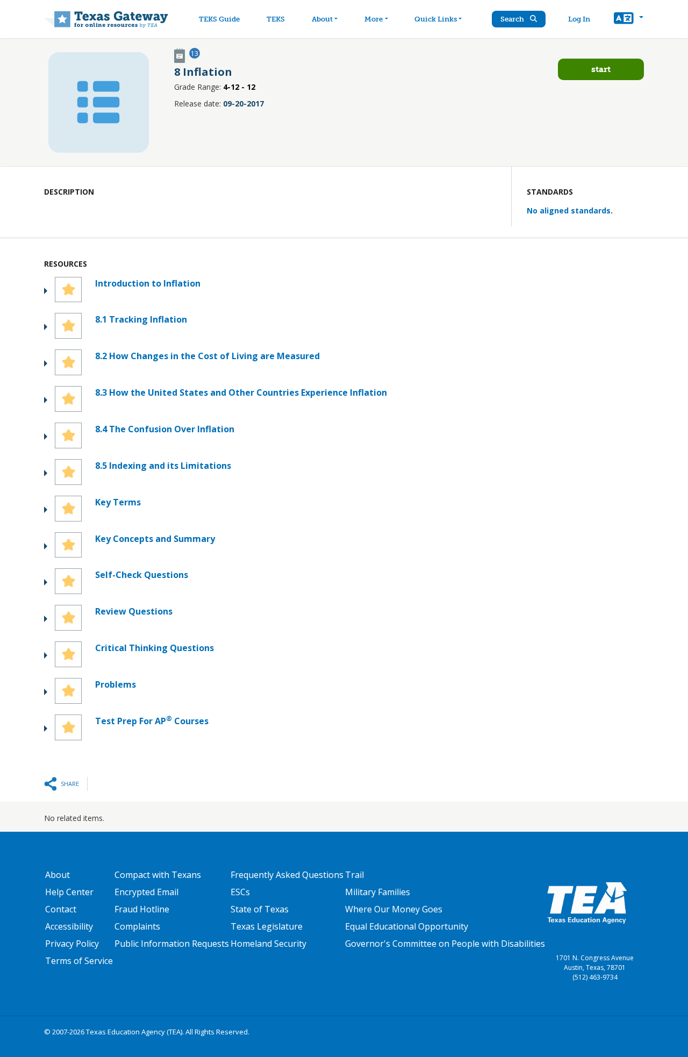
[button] (628, 19)
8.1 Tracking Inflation (141, 319)
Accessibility (69, 926)
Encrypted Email (146, 892)
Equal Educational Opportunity (406, 926)
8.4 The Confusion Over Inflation (164, 429)
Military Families (377, 892)
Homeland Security (268, 943)
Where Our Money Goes (393, 909)
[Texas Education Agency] (587, 902)
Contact (60, 909)
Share (70, 784)
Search (513, 19)
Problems (115, 684)
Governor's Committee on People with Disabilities (445, 943)
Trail (354, 875)
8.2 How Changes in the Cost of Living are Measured (207, 356)
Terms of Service (79, 961)
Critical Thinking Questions (154, 648)
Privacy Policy (72, 943)
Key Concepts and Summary (155, 539)
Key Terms (118, 502)
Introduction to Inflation (147, 283)
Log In (579, 19)
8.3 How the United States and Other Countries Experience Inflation (241, 392)
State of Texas (260, 909)
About (322, 19)
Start (601, 69)
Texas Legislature (267, 926)
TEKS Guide (219, 19)
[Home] (106, 19)
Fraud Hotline (141, 909)
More (373, 19)
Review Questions (134, 611)
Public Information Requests (171, 943)
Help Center (69, 892)
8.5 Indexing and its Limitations (163, 466)
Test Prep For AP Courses (152, 721)
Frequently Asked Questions (287, 875)
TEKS (276, 19)
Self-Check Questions (141, 575)
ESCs (240, 892)
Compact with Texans (157, 875)
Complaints (137, 926)
